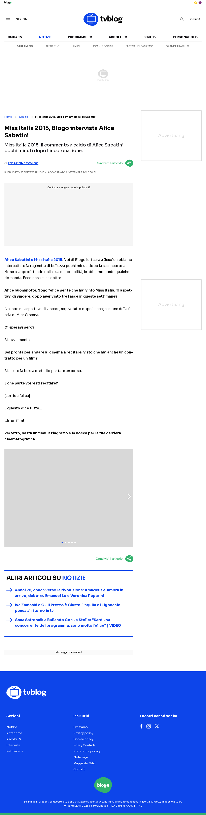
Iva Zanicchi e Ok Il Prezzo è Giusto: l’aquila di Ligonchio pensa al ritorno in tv (68, 608)
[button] (129, 496)
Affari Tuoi (52, 46)
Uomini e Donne (102, 46)
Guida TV (15, 37)
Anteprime (14, 733)
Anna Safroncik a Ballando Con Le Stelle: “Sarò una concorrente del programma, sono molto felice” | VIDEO (68, 623)
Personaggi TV (185, 37)
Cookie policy (83, 739)
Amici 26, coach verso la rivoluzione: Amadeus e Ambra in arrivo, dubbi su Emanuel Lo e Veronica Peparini (69, 593)
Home (8, 116)
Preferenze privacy (86, 751)
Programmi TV (80, 37)
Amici (76, 46)
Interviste (13, 745)
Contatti (79, 769)
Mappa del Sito (84, 763)
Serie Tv (150, 37)
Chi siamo (80, 727)
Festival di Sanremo (139, 46)
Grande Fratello (177, 46)
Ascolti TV (118, 37)
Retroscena (14, 751)
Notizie (45, 37)
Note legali (81, 757)
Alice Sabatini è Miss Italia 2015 (33, 260)
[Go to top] (175, 802)
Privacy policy (83, 733)
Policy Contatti (84, 745)
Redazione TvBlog (23, 163)
